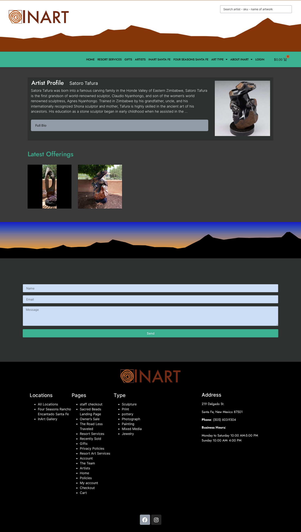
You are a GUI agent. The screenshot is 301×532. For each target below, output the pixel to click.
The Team (87, 463)
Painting (128, 424)
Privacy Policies (92, 448)
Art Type (217, 59)
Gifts (128, 59)
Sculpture (129, 404)
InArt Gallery (47, 419)
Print (125, 409)
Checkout (87, 488)
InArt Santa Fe (159, 59)
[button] (119, 125)
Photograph (131, 419)
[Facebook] (145, 520)
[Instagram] (156, 520)
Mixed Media (132, 429)
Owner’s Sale (90, 419)
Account (86, 458)
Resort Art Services (95, 453)
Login (259, 59)
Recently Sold (90, 439)
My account (89, 483)
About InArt (239, 59)
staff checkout (91, 404)
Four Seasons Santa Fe (190, 59)
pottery (127, 414)
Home (90, 59)
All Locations (48, 404)
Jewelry (128, 434)
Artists (140, 59)
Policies (86, 478)
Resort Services (109, 59)
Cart (83, 493)
